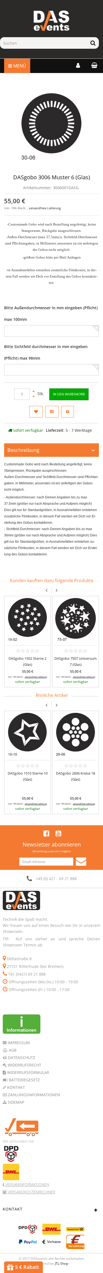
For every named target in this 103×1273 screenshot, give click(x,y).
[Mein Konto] (78, 65)
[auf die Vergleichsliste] (52, 411)
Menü (19, 66)
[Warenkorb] (93, 65)
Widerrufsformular (27, 1072)
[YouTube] (58, 833)
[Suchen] (93, 43)
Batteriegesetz (24, 1079)
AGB (12, 1050)
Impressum (18, 1042)
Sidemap (15, 1102)
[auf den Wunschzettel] (36, 411)
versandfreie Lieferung (45, 208)
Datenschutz (21, 1057)
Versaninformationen (26, 1184)
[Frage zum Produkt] (67, 411)
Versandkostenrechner (31, 1192)
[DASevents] (51, 21)
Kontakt (15, 1087)
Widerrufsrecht (24, 1065)
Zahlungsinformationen (33, 1094)
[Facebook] (46, 833)
